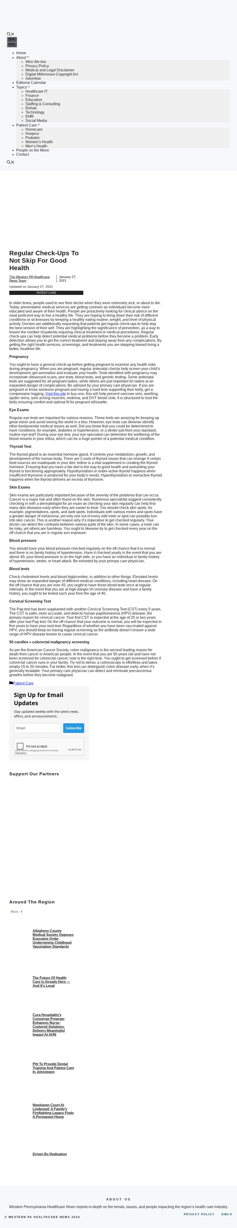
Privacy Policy (37, 66)
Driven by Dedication (50, 1154)
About (21, 58)
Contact (22, 154)
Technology (34, 112)
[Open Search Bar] (10, 35)
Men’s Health (36, 146)
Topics (21, 87)
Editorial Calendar (31, 83)
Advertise (33, 78)
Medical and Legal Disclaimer (49, 70)
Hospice (32, 134)
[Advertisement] (118, 205)
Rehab (31, 108)
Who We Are (35, 62)
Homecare (34, 129)
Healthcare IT (36, 91)
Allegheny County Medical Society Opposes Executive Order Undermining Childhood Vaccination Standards (53, 938)
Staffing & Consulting (42, 104)
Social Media (36, 121)
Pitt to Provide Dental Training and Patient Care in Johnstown (53, 1068)
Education (33, 100)
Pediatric (32, 138)
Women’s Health (39, 142)
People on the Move (32, 150)
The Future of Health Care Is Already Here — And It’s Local (51, 982)
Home (21, 53)
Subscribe (73, 728)
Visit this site (55, 394)
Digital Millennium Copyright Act (51, 74)
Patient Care (26, 125)
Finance (32, 96)
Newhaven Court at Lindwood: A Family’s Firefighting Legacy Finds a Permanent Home (53, 1111)
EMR (29, 116)
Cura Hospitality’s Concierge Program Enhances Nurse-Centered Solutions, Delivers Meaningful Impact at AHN (49, 1024)
